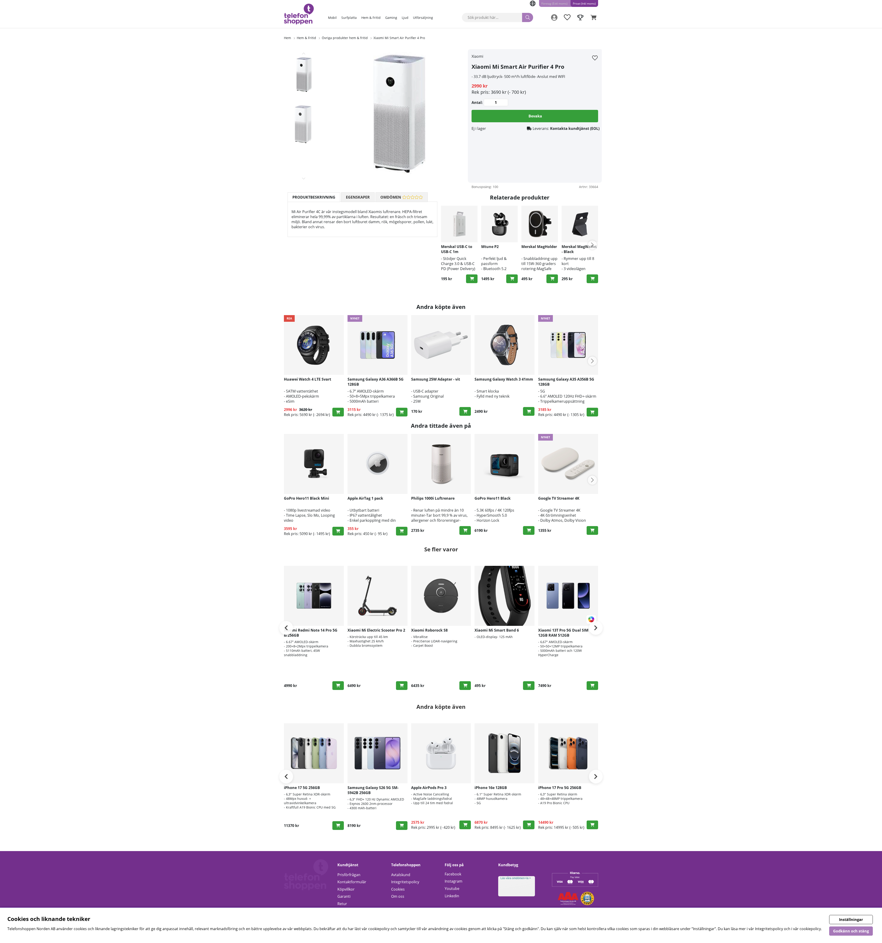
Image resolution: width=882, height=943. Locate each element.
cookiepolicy (810, 928)
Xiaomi (477, 56)
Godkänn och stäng (851, 931)
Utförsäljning (423, 17)
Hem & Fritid (371, 17)
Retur (342, 903)
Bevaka (535, 116)
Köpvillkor (346, 889)
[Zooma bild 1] (397, 115)
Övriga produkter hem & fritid (345, 38)
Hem (287, 38)
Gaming (391, 17)
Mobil (332, 17)
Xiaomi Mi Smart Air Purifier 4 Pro (399, 38)
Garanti (344, 896)
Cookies (398, 889)
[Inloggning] (554, 17)
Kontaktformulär (351, 881)
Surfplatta (349, 17)
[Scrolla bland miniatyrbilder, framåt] (303, 178)
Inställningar (851, 919)
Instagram (453, 881)
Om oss (397, 896)
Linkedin (452, 895)
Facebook (453, 874)
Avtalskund (400, 874)
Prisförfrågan (348, 874)
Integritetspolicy (405, 881)
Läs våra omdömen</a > (515, 878)
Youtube (452, 888)
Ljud (405, 17)
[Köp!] (472, 278)
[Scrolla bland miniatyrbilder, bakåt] (303, 53)
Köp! (401, 412)
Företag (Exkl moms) (554, 4)
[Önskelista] (567, 17)
